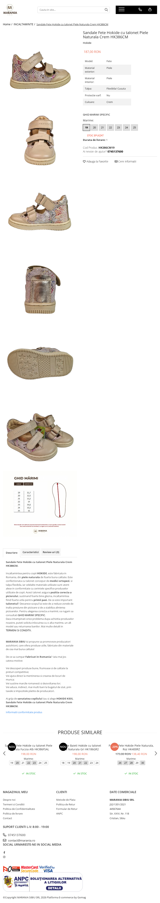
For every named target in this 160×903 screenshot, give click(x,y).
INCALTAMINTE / (25, 24)
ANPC (59, 813)
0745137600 (16, 835)
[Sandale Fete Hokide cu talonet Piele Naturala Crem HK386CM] (40, 66)
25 (134, 127)
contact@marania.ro (21, 840)
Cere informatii (126, 161)
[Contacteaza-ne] (140, 9)
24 (126, 127)
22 (110, 127)
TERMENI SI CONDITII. (18, 630)
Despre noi (9, 799)
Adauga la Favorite (97, 161)
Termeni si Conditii (13, 804)
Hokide (87, 43)
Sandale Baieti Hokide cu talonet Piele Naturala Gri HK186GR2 (80, 747)
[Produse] (122, 10)
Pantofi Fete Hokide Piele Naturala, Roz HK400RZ (131, 747)
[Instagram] (4, 857)
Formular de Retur (66, 809)
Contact (7, 818)
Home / (8, 24)
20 (94, 127)
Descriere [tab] (11, 552)
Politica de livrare (13, 813)
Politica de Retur (65, 804)
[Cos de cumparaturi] (150, 9)
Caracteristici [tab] (31, 552)
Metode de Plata (65, 799)
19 (86, 127)
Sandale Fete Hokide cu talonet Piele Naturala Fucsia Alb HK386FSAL (28, 747)
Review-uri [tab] (51, 552)
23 (118, 127)
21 (102, 127)
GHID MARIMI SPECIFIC (96, 114)
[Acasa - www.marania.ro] (17, 10)
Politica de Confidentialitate (19, 809)
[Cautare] (106, 10)
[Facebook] (4, 852)
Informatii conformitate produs (24, 712)
